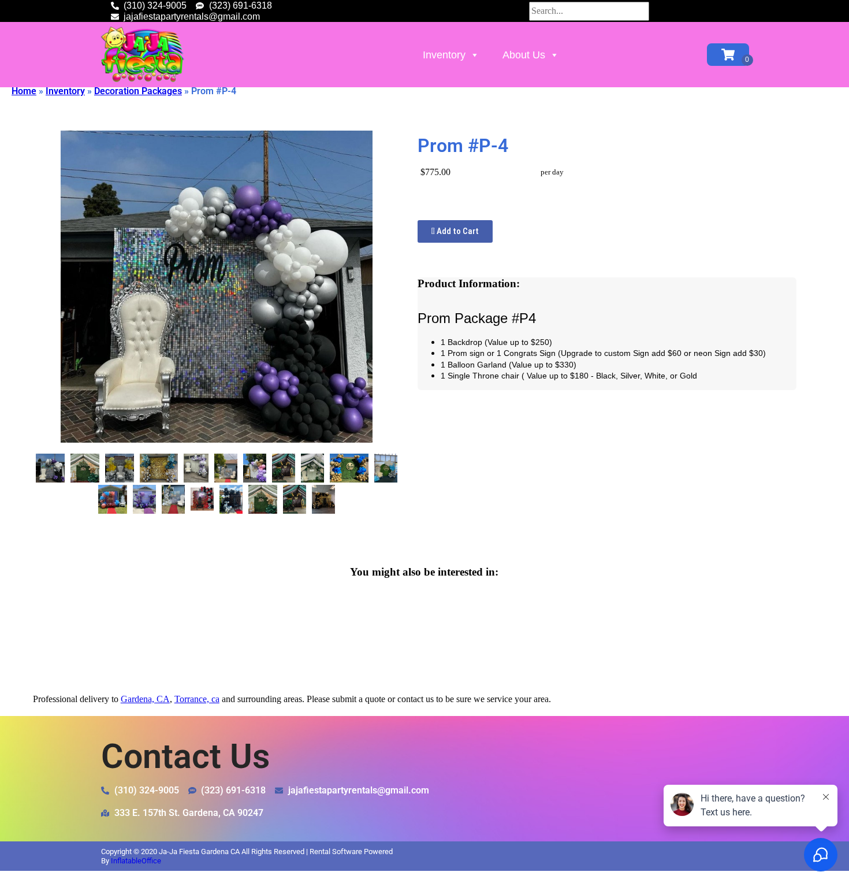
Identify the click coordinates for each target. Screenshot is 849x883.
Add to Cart (457, 231)
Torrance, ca (196, 699)
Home (24, 91)
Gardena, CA (145, 699)
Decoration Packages (138, 91)
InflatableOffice (136, 860)
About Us (523, 55)
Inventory (444, 55)
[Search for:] (589, 11)
